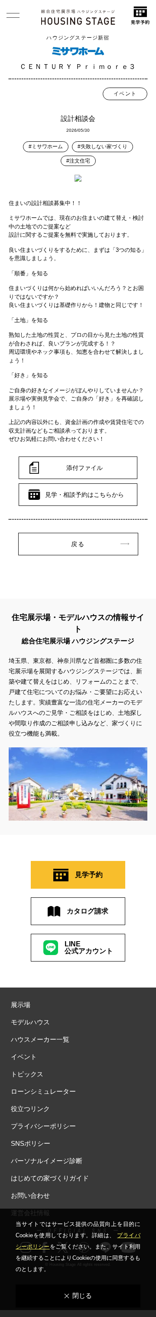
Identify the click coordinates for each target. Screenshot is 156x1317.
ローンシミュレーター (43, 1091)
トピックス (27, 1074)
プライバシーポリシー (43, 1126)
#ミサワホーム (46, 146)
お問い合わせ (30, 1195)
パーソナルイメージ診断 (46, 1160)
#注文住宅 (78, 161)
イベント (125, 94)
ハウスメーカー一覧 (40, 1039)
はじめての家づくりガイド (50, 1178)
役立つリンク (30, 1108)
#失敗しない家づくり (102, 146)
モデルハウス (30, 1022)
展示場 (20, 1004)
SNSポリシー (30, 1143)
